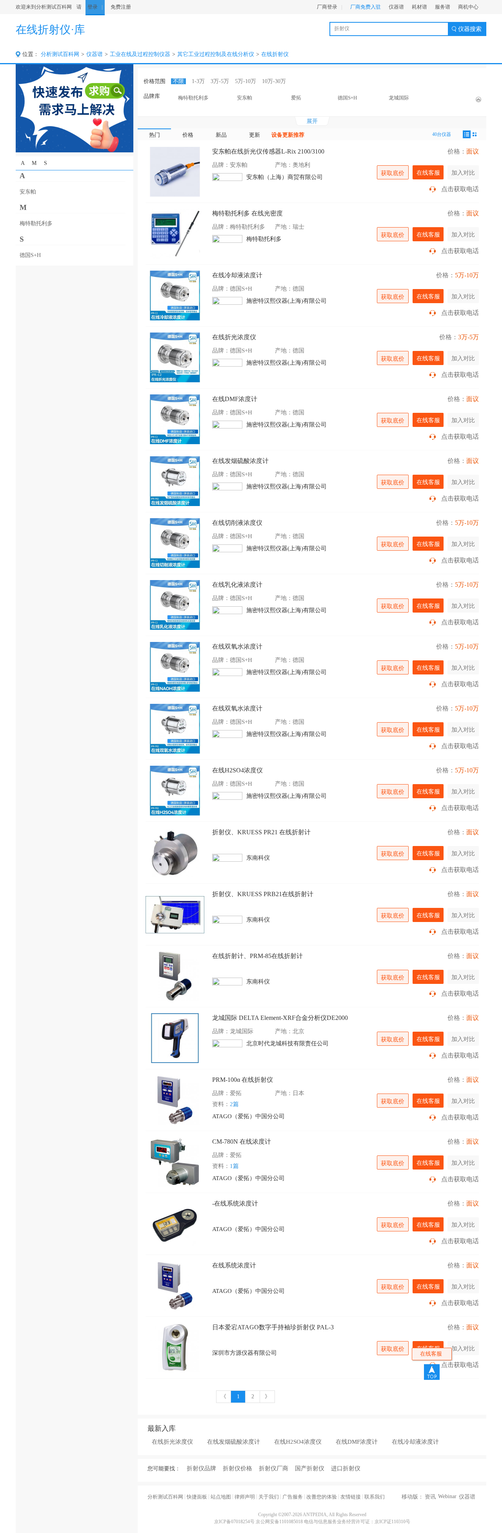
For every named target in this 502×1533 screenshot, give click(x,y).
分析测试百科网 (60, 54)
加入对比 (463, 172)
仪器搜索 (470, 29)
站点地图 (221, 1497)
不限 (178, 81)
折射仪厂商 (273, 1468)
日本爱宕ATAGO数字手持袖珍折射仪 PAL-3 (273, 1327)
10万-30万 (274, 81)
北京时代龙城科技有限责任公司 (287, 1043)
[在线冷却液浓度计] (175, 295)
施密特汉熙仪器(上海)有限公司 (286, 301)
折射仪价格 (237, 1468)
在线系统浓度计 (234, 1265)
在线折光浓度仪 (234, 337)
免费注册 (121, 7)
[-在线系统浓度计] (175, 1224)
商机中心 (468, 7)
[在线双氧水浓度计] (175, 667)
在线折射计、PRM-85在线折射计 (257, 956)
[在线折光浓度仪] (175, 357)
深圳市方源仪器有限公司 (244, 1353)
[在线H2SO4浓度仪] (175, 790)
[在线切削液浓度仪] (175, 543)
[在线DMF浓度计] (175, 419)
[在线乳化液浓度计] (175, 605)
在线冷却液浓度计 (237, 275)
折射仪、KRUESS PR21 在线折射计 (261, 832)
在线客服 (428, 172)
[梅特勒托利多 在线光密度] (175, 234)
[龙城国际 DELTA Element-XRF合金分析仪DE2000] (175, 1038)
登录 (92, 7)
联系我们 (374, 1497)
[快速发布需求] (74, 108)
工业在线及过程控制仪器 (140, 54)
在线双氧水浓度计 (237, 646)
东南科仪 (258, 858)
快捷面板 (197, 1497)
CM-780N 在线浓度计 (241, 1141)
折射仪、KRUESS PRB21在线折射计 (262, 894)
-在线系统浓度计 (235, 1203)
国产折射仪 (309, 1468)
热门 (154, 135)
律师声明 (245, 1497)
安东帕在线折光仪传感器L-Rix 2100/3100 (268, 151)
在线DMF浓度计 (234, 399)
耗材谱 (419, 7)
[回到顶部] (432, 1372)
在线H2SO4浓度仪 (237, 770)
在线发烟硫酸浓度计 (240, 460)
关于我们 (268, 1497)
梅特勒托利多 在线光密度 (247, 213)
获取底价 (392, 173)
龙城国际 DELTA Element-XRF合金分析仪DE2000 (280, 1017)
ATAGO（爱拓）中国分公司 (248, 1116)
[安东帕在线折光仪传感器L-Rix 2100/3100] (175, 172)
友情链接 (350, 1497)
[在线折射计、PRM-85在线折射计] (175, 976)
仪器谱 (396, 7)
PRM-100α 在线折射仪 (242, 1079)
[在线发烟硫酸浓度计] (175, 481)
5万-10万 (245, 81)
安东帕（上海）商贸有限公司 (284, 177)
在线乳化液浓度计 (237, 584)
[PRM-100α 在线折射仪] (175, 1100)
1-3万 (198, 81)
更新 (254, 135)
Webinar (447, 1496)
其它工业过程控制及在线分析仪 (215, 54)
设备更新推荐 (287, 135)
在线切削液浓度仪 (237, 522)
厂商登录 (327, 7)
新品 (221, 135)
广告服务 (292, 1497)
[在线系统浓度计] (175, 1286)
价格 (187, 135)
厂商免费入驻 (365, 7)
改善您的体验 (321, 1497)
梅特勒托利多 (264, 239)
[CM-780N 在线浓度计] (175, 1162)
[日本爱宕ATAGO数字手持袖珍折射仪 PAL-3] (175, 1347)
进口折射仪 (345, 1468)
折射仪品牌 (201, 1468)
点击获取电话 (460, 189)
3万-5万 (220, 81)
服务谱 (442, 7)
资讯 (430, 1497)
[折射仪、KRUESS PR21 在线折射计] (175, 852)
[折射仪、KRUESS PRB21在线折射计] (175, 914)
